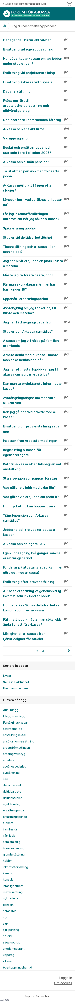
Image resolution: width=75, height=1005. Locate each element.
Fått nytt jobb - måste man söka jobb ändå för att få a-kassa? (35, 621)
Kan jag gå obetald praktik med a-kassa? (36, 414)
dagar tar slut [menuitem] (12, 785)
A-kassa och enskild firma (36, 129)
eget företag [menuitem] (11, 804)
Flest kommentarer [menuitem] (16, 688)
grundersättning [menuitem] (14, 854)
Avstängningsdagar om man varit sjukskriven (35, 400)
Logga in (65, 978)
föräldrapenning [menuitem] (13, 848)
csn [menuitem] (5, 779)
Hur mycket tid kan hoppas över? (35, 506)
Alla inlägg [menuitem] (11, 710)
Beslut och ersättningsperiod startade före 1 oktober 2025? (35, 150)
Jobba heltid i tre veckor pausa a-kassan (35, 532)
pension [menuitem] (8, 905)
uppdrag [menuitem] (8, 955)
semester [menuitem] (9, 911)
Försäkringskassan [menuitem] (15, 722)
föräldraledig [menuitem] (11, 842)
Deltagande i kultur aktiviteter (35, 40)
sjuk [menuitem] (5, 923)
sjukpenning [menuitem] (11, 930)
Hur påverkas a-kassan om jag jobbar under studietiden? (36, 61)
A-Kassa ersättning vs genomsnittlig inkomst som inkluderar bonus (35, 593)
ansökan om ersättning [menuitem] (18, 741)
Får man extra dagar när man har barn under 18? (35, 286)
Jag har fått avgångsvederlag (36, 322)
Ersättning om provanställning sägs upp (35, 428)
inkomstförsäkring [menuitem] (15, 867)
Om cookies (63, 983)
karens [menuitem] (7, 873)
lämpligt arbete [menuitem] (13, 886)
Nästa (69, 651)
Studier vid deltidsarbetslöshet (35, 237)
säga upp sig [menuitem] (11, 942)
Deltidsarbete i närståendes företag (35, 120)
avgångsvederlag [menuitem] (14, 766)
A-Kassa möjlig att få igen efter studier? (35, 187)
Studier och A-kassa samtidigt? (35, 331)
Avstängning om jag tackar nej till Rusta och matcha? (35, 310)
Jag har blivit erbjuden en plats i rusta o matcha (35, 263)
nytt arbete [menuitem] (10, 898)
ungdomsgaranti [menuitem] (14, 948)
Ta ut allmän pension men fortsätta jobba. (35, 173)
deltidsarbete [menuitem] (12, 791)
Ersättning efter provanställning (35, 582)
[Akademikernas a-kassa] (4, 25)
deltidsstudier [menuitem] (12, 798)
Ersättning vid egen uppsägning (35, 49)
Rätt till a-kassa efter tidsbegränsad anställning (36, 466)
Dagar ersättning (35, 91)
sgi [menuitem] (5, 917)
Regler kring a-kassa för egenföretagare (35, 452)
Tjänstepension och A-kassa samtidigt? (35, 517)
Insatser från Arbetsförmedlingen (35, 441)
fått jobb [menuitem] (9, 835)
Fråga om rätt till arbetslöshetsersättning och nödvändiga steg (35, 106)
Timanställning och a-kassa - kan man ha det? (36, 249)
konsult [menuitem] (8, 879)
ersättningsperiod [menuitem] (15, 817)
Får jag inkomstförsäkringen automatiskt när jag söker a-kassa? (36, 216)
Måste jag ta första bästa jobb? (35, 275)
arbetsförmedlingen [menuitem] (16, 747)
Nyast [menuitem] (7, 676)
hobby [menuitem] (7, 861)
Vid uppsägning (35, 138)
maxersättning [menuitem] (13, 892)
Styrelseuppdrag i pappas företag (36, 478)
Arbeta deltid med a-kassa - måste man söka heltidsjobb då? (36, 357)
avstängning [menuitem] (11, 773)
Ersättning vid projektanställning (35, 73)
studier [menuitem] (7, 936)
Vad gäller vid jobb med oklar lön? (35, 488)
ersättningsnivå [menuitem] (13, 810)
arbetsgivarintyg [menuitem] (14, 754)
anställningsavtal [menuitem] (14, 735)
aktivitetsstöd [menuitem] (12, 729)
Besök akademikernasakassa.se (25, 3)
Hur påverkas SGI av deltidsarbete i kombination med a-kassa (35, 607)
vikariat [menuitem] (8, 961)
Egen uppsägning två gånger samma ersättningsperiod (35, 555)
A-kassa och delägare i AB (35, 544)
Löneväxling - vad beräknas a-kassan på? (36, 202)
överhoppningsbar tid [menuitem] (17, 967)
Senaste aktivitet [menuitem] (16, 682)
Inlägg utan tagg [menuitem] (14, 716)
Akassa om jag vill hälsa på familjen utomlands (35, 343)
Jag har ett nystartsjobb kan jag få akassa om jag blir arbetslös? (35, 371)
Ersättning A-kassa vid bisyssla (35, 82)
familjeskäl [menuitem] (10, 829)
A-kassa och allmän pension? (35, 162)
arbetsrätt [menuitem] (10, 760)
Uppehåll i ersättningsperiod (35, 299)
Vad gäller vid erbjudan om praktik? (35, 497)
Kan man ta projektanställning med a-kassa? (35, 386)
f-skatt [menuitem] (8, 823)
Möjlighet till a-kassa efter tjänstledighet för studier (35, 636)
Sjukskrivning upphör (35, 228)
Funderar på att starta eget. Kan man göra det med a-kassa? (36, 569)
